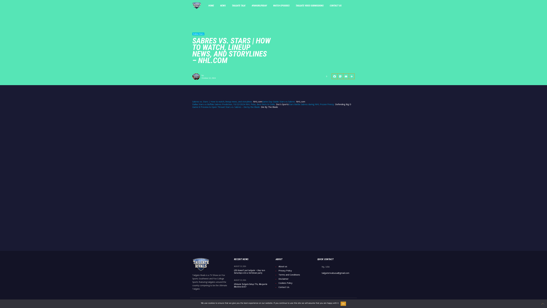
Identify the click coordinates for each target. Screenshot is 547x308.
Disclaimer (283, 278)
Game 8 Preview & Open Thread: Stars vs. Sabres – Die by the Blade (226, 107)
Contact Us (283, 287)
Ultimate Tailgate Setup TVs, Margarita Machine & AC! (251, 285)
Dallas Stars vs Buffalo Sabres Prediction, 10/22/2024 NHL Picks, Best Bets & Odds (233, 104)
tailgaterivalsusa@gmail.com (335, 273)
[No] (543, 303)
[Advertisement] (273, 133)
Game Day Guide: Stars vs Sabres (278, 101)
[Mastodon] (340, 76)
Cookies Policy (285, 283)
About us (282, 266)
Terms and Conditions (289, 274)
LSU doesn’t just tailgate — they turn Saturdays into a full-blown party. (249, 271)
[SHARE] (352, 76)
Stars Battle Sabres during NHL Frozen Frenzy (311, 104)
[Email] (346, 76)
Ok (343, 304)
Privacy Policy (285, 270)
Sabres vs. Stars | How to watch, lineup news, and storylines (222, 101)
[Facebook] (335, 76)
